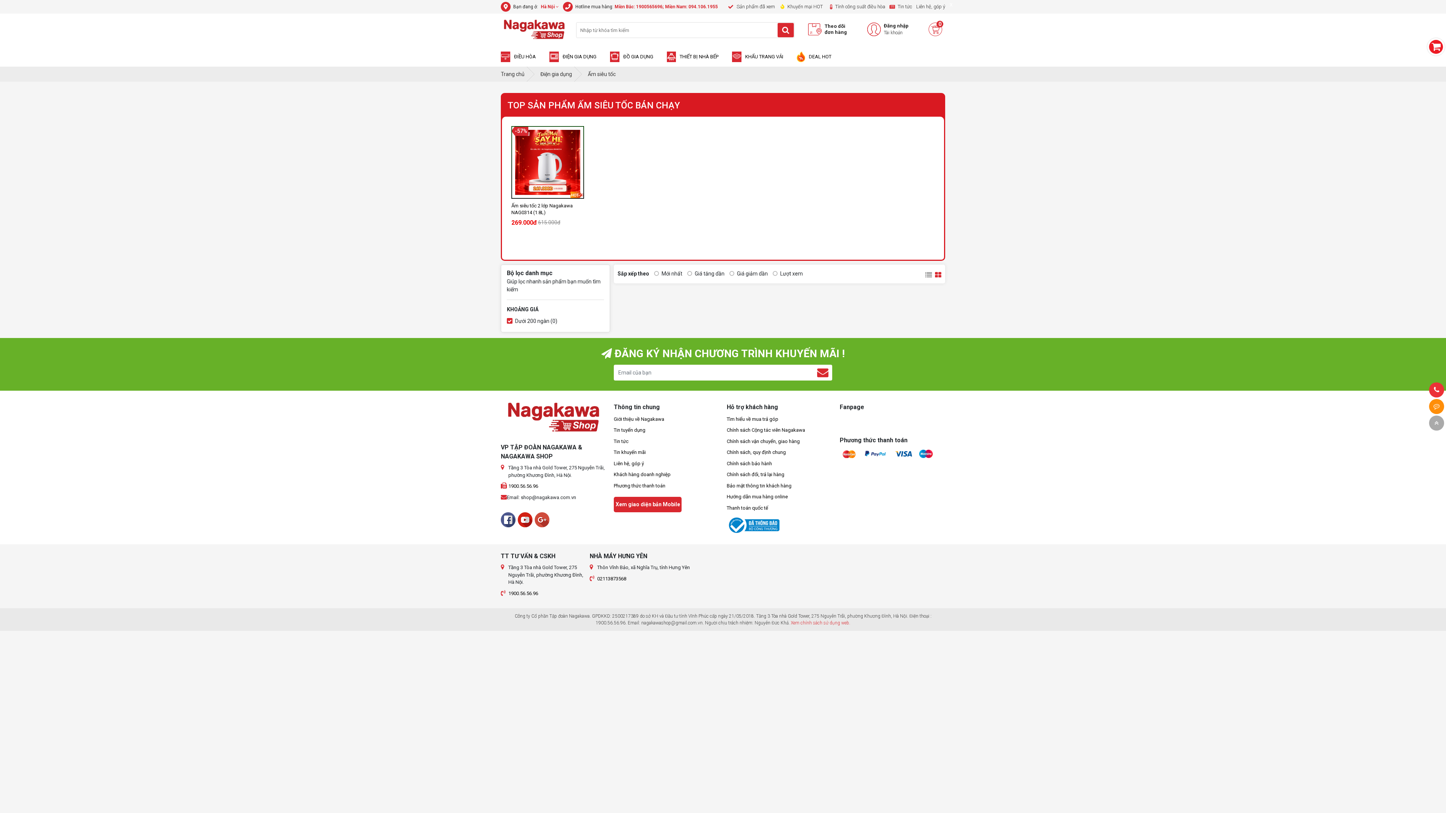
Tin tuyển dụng (629, 430)
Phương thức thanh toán (639, 486)
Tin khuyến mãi (630, 452)
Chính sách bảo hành (749, 463)
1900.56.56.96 (523, 486)
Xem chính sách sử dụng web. (820, 623)
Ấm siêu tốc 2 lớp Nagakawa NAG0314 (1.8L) (542, 209)
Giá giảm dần (752, 274)
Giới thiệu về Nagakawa (639, 419)
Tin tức (621, 441)
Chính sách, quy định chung (756, 452)
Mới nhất (671, 274)
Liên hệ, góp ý (629, 463)
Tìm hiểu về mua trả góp (752, 419)
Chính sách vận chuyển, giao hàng (763, 441)
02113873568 (611, 579)
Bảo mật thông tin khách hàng (759, 486)
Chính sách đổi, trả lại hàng (755, 474)
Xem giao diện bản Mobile (648, 504)
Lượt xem (791, 274)
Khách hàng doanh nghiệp (642, 474)
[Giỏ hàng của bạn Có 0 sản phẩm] (1436, 47)
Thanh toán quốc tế (747, 508)
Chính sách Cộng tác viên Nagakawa (766, 430)
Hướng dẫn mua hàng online (757, 496)
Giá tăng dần (709, 274)
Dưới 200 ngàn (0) (535, 321)
